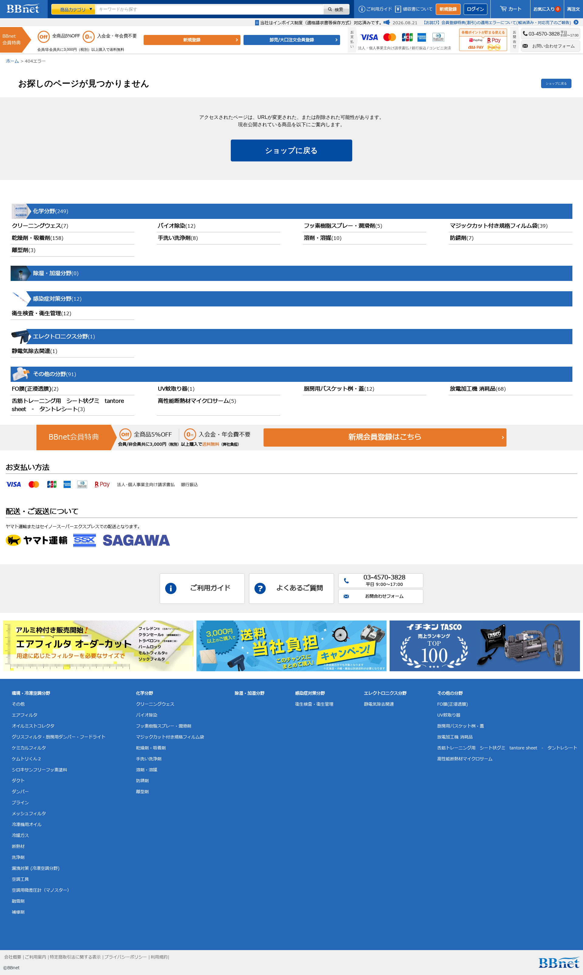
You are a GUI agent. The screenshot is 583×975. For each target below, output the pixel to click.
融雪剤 (18, 901)
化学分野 (144, 693)
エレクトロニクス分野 (385, 693)
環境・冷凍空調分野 (31, 693)
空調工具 (20, 879)
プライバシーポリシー (125, 957)
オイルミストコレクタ (33, 726)
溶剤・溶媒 (323, 238)
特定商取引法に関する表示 (75, 957)
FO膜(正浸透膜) (35, 389)
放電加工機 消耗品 (478, 389)
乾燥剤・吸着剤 (37, 238)
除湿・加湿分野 (249, 693)
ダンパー (20, 792)
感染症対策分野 (310, 693)
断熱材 (18, 846)
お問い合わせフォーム (553, 45)
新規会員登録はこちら (385, 437)
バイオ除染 (177, 226)
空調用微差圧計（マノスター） (41, 890)
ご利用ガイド (379, 9)
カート (515, 9)
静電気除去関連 (34, 351)
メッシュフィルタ (29, 814)
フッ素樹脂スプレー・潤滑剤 (343, 226)
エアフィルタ (24, 715)
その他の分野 (450, 693)
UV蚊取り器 (176, 389)
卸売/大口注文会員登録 (292, 40)
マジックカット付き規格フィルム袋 (499, 226)
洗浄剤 (18, 857)
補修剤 (18, 912)
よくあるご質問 (299, 588)
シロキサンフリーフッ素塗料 (39, 770)
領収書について (418, 9)
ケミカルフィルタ (29, 748)
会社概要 (12, 957)
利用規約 (159, 957)
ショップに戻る (556, 83)
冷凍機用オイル (27, 824)
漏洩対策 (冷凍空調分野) (36, 868)
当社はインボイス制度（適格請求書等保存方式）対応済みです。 (322, 23)
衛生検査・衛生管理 (41, 313)
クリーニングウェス (40, 226)
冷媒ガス (20, 835)
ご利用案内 (35, 957)
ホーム (12, 61)
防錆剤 (462, 238)
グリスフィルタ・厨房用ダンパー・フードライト (58, 737)
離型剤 (24, 250)
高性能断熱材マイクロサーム (197, 401)
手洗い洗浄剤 (178, 238)
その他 (18, 704)
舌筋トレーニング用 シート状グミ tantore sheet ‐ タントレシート (68, 405)
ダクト (18, 781)
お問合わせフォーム (384, 596)
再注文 (573, 9)
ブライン (20, 803)
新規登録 (448, 9)
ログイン (475, 9)
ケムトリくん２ (27, 759)
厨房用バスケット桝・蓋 (339, 389)
